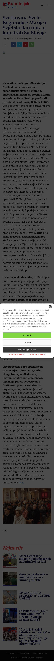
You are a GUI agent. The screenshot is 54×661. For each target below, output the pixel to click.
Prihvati (27, 335)
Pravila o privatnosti (15, 354)
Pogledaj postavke (27, 349)
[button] (50, 306)
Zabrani (27, 342)
